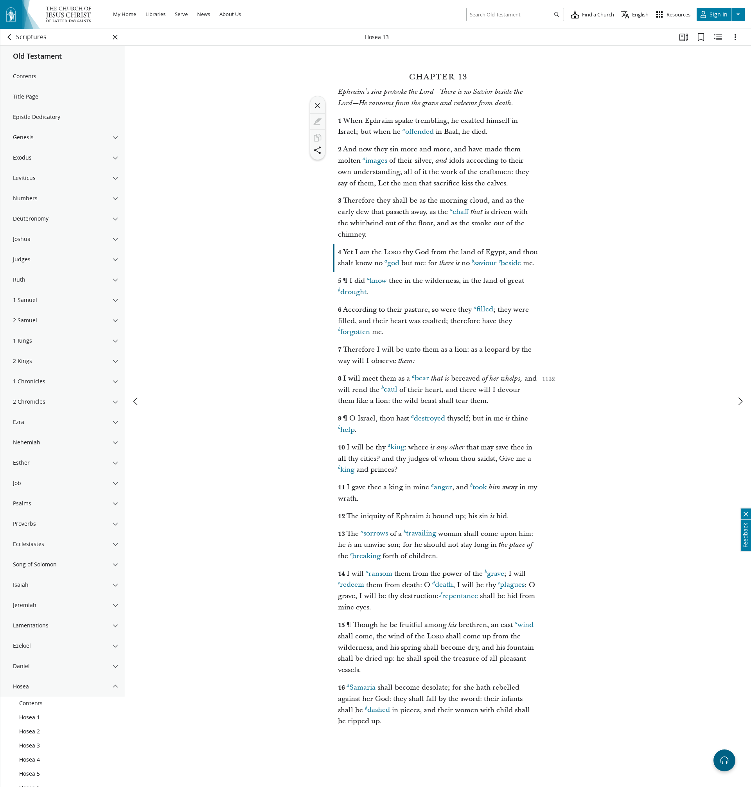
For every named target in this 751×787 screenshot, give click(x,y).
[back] (10, 37)
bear (422, 378)
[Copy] (317, 137)
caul (390, 390)
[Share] (317, 150)
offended (419, 132)
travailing (421, 534)
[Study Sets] (684, 37)
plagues (512, 585)
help (347, 430)
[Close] (317, 105)
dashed (378, 710)
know (378, 281)
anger (443, 487)
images (376, 160)
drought (353, 292)
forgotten (355, 332)
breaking (366, 556)
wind (525, 625)
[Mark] (317, 121)
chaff (461, 212)
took (480, 487)
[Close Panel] (115, 37)
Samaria (362, 687)
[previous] (136, 401)
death (444, 585)
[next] (740, 401)
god (393, 263)
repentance (460, 596)
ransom (380, 574)
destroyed (429, 418)
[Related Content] (718, 37)
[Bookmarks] (701, 37)
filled (484, 309)
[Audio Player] (724, 760)
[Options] (735, 37)
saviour (485, 263)
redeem (352, 585)
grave (495, 574)
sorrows (375, 534)
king (397, 447)
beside (511, 263)
